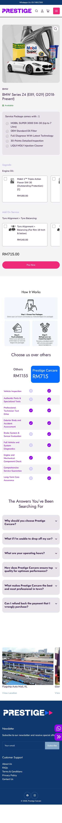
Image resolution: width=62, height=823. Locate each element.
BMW (5, 89)
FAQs (5, 767)
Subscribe (52, 745)
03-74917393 (37, 2)
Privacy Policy (9, 775)
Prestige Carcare (34, 801)
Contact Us (7, 779)
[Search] (36, 11)
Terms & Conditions (12, 771)
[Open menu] (56, 11)
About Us (7, 763)
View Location (9, 693)
